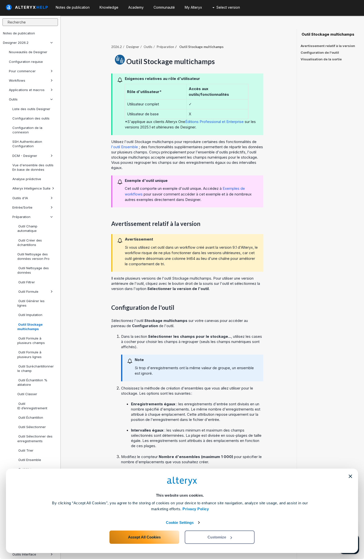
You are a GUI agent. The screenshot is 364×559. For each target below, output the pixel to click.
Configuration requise (26, 62)
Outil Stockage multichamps (30, 326)
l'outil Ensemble (124, 147)
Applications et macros (27, 90)
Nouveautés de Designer (28, 52)
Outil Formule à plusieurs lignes (29, 354)
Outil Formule (27, 291)
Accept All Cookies (144, 537)
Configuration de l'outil (320, 52)
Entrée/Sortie (22, 207)
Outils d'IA (20, 198)
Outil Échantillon (30, 417)
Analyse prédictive (26, 179)
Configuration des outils (31, 118)
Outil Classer (27, 394)
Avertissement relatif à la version (328, 46)
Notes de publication (19, 33)
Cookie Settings (180, 522)
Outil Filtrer (26, 282)
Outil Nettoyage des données (33, 270)
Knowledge (109, 7)
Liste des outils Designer (31, 109)
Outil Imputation (29, 315)
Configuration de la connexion (27, 130)
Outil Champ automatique (27, 228)
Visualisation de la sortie (321, 59)
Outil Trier (25, 450)
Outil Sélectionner (31, 427)
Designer (132, 47)
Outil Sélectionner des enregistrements (34, 438)
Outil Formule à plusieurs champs (31, 340)
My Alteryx (193, 7)
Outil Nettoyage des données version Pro (33, 256)
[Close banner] (350, 476)
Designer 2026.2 (15, 43)
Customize (217, 537)
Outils (13, 99)
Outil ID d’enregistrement (32, 406)
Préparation (21, 217)
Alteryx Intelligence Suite (31, 188)
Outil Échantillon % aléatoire (32, 382)
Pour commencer (22, 71)
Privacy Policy (195, 509)
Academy (136, 7)
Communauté (164, 7)
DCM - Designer (24, 156)
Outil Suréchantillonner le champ (35, 368)
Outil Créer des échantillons (29, 242)
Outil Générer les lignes (31, 303)
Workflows (17, 80)
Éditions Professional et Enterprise (214, 121)
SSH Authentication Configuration (27, 144)
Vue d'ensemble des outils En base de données (32, 167)
